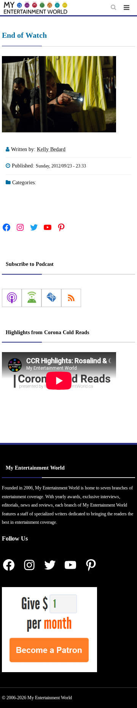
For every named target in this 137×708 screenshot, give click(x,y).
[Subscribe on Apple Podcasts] (12, 298)
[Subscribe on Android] (31, 298)
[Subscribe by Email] (51, 298)
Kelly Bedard (51, 149)
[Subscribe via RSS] (71, 298)
